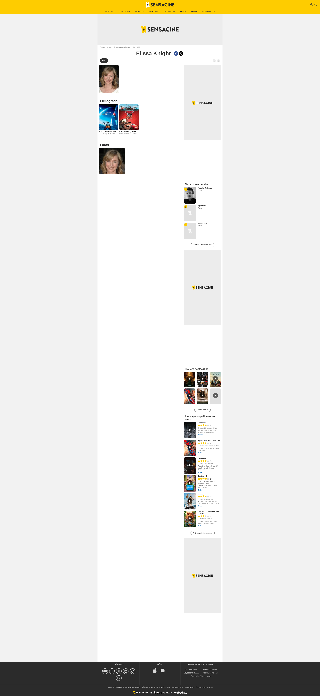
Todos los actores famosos (122, 47)
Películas (110, 12)
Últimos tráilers (202, 410)
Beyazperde (189, 673)
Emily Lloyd (202, 223)
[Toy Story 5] (190, 483)
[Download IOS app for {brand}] (156, 670)
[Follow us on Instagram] (126, 671)
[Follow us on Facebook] (112, 671)
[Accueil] (160, 5)
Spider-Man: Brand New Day (209, 441)
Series (194, 12)
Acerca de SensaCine (115, 687)
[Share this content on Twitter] (181, 53)
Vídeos (183, 12)
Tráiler (200, 435)
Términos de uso (147, 687)
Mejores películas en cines (202, 533)
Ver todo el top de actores (203, 245)
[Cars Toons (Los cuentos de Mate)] (129, 117)
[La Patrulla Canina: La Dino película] (190, 519)
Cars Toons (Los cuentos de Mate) (129, 131)
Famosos (109, 47)
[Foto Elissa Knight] (112, 161)
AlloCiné (188, 669)
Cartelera (125, 12)
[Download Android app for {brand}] (164, 670)
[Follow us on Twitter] (119, 671)
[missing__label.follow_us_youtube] (105, 671)
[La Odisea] (190, 430)
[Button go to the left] (214, 60)
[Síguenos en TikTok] (133, 671)
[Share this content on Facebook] (176, 53)
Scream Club (208, 12)
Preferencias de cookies (204, 687)
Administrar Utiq (177, 687)
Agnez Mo (202, 206)
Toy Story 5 (202, 476)
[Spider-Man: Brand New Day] (190, 448)
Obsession (202, 458)
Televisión (169, 12)
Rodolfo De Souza (205, 188)
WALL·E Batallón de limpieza (108, 131)
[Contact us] (119, 678)
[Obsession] (190, 465)
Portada (102, 47)
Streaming (154, 12)
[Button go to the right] (218, 60)
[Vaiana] (190, 501)
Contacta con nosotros (132, 687)
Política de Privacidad (163, 687)
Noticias (139, 12)
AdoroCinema (208, 673)
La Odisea (202, 423)
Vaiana (200, 494)
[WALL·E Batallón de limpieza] (108, 117)
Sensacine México (198, 676)
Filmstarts (207, 669)
